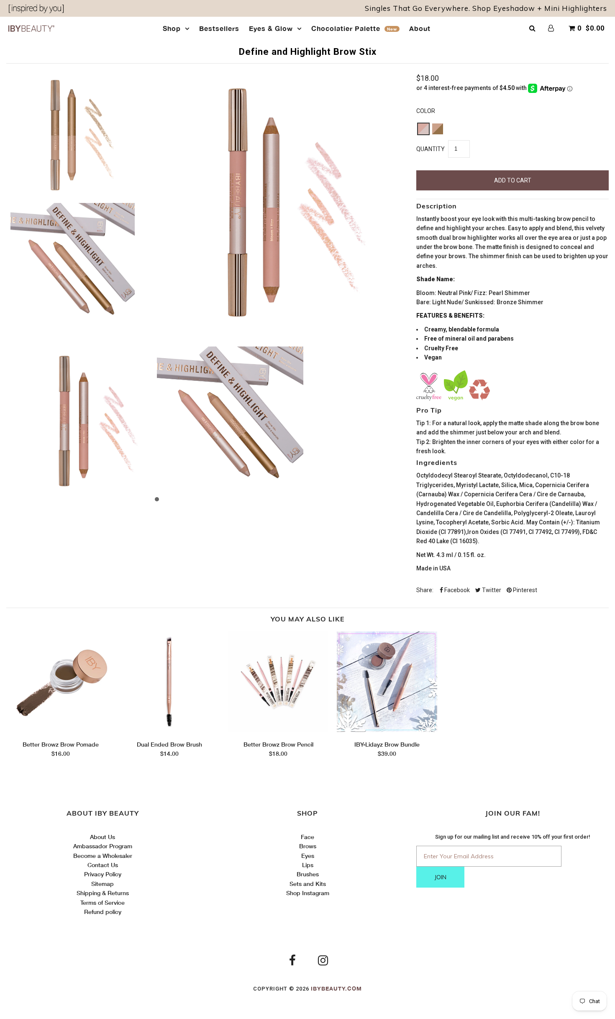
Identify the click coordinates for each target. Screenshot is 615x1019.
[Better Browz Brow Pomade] (60, 729)
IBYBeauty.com (336, 988)
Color (425, 111)
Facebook (456, 590)
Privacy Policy (102, 874)
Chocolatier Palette (354, 28)
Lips (307, 864)
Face (307, 836)
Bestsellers (219, 28)
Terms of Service (102, 902)
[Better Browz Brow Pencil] (278, 729)
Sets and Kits (308, 883)
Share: (424, 590)
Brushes (308, 874)
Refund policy (102, 911)
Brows (307, 846)
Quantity (430, 149)
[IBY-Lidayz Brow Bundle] (387, 729)
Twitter (491, 590)
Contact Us (102, 864)
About (419, 28)
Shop (172, 28)
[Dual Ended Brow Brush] (169, 729)
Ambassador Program (102, 846)
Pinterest (524, 590)
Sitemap (102, 883)
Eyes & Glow (271, 28)
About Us (102, 836)
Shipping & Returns (103, 892)
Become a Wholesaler (102, 855)
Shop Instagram (307, 892)
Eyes (307, 855)
